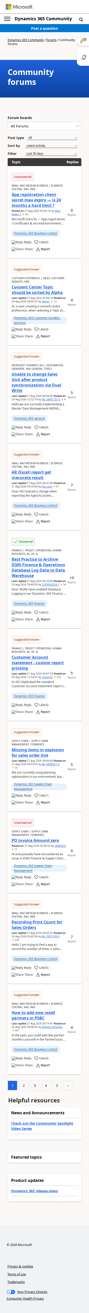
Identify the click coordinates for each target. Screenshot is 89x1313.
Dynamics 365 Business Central (35, 233)
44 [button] (26, 214)
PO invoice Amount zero (35, 840)
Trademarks (16, 1282)
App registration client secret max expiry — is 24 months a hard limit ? (36, 200)
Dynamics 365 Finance (29, 603)
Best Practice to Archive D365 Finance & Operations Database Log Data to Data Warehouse (38, 567)
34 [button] (64, 584)
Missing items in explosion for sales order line (38, 752)
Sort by (14, 145)
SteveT (46, 301)
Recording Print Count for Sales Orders (37, 924)
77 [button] (15, 849)
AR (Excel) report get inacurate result (31, 474)
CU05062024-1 (51, 584)
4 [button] (64, 399)
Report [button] (45, 249)
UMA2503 (60, 846)
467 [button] (16, 1030)
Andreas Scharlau (52, 1027)
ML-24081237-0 (51, 399)
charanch (47, 677)
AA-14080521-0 (51, 764)
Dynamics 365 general (29, 418)
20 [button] (16, 767)
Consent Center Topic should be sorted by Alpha (37, 289)
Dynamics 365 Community (43, 19)
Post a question (44, 28)
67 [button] (57, 486)
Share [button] (29, 249)
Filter (12, 153)
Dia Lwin (47, 486)
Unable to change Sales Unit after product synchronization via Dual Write (36, 382)
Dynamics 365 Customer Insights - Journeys (37, 320)
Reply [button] (27, 242)
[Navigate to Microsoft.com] (19, 7)
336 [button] (16, 940)
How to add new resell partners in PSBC (33, 1015)
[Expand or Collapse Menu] (7, 19)
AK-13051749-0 (51, 936)
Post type (16, 137)
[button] (81, 19)
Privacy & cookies (20, 1266)
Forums (51, 40)
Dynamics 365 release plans (34, 1191)
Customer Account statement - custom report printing (38, 663)
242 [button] (58, 677)
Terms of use (16, 1274)
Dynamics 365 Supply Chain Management (33, 786)
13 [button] (55, 301)
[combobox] (44, 126)
